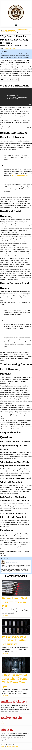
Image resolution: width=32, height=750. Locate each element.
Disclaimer (15, 746)
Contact (3, 724)
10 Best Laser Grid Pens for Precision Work (14, 602)
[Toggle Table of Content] (16, 79)
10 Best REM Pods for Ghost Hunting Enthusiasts (14, 640)
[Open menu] (16, 25)
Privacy (3, 746)
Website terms (9, 746)
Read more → (6, 615)
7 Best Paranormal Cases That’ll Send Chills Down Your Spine (14, 680)
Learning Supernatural (10, 48)
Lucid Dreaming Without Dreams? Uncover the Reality (8, 31)
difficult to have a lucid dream (19, 175)
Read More (12, 740)
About (3, 721)
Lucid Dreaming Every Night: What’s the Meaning (23, 30)
